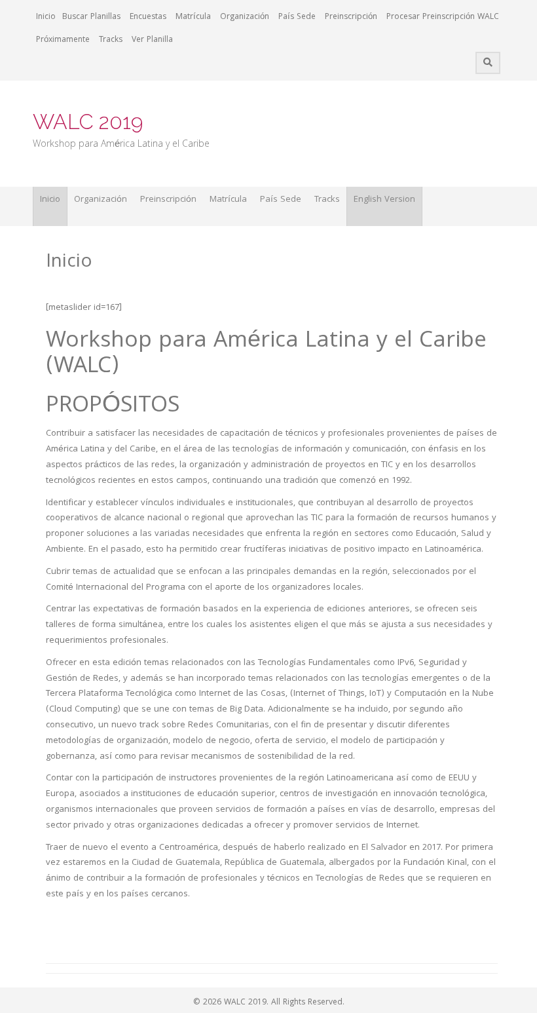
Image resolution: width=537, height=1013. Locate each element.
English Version (384, 200)
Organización (244, 17)
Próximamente (63, 40)
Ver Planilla (152, 40)
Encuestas (148, 17)
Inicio (46, 17)
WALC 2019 (88, 121)
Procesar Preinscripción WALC (442, 17)
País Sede (297, 17)
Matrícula (193, 17)
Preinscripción (351, 17)
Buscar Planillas (91, 17)
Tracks (110, 40)
